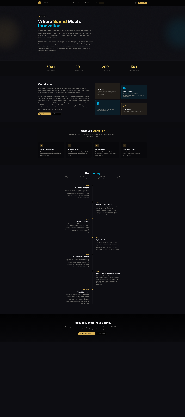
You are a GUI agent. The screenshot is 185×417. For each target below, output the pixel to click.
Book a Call (57, 114)
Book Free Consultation (85, 333)
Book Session (142, 2)
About (101, 2)
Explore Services (43, 114)
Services (80, 2)
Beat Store (88, 2)
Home (74, 2)
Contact (107, 2)
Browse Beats (101, 333)
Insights (95, 2)
